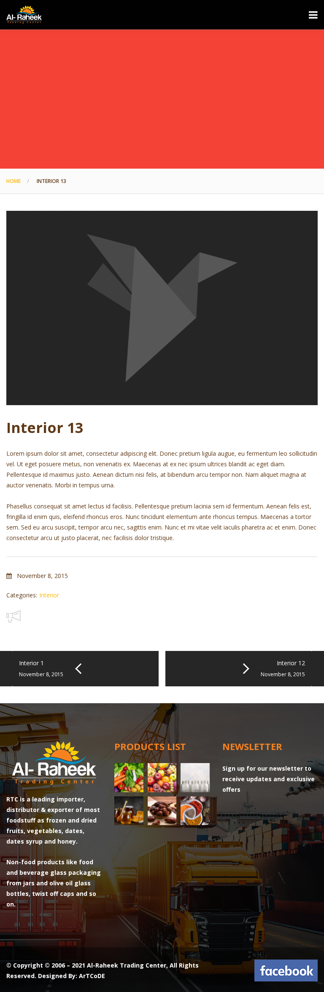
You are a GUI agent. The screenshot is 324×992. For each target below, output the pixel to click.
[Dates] (162, 810)
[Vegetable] (128, 777)
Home (13, 181)
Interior (49, 595)
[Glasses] (195, 777)
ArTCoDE (92, 976)
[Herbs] (195, 810)
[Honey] (128, 810)
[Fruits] (162, 777)
